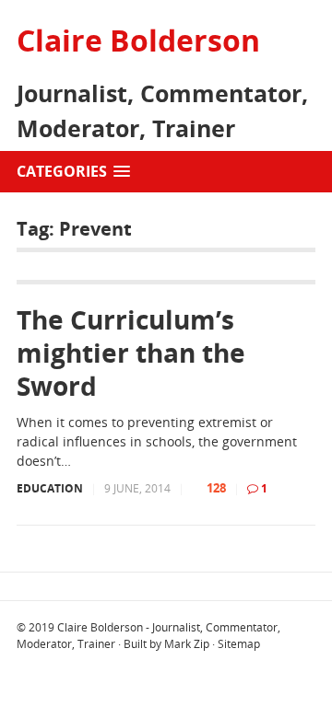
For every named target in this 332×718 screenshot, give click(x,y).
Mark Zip (186, 644)
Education (50, 488)
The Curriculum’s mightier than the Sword (131, 353)
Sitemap (239, 644)
